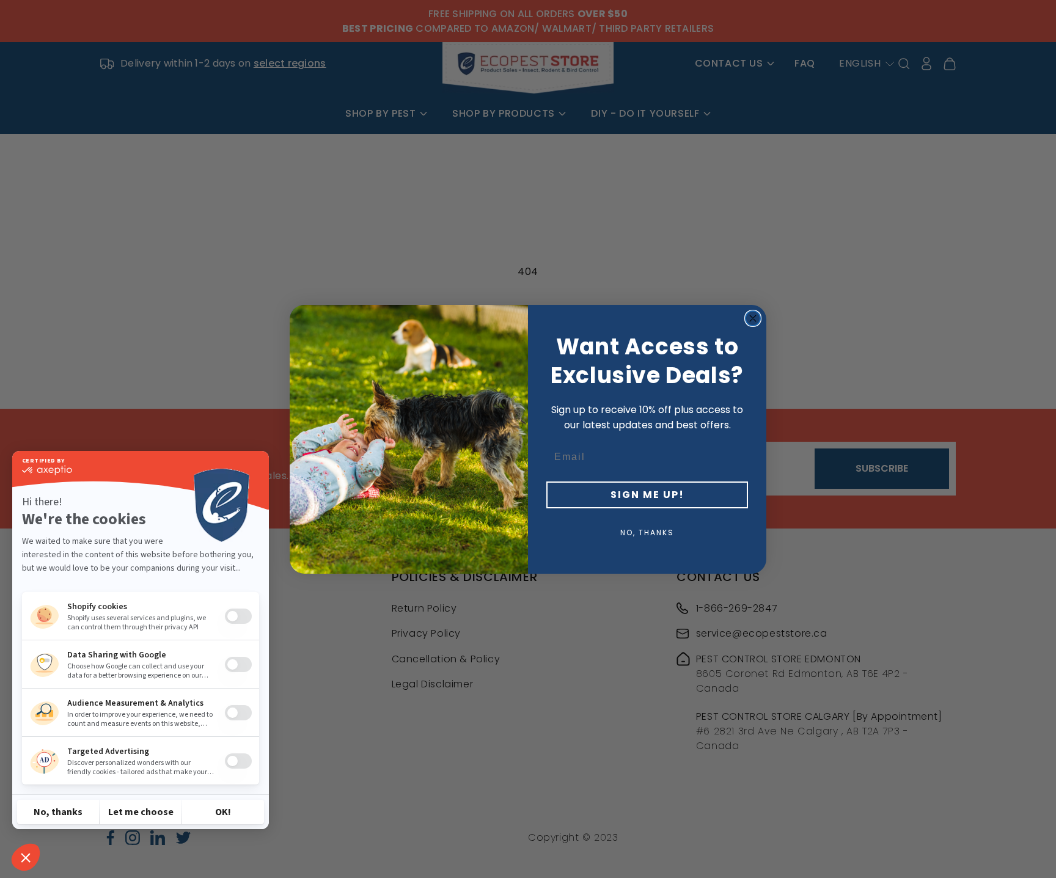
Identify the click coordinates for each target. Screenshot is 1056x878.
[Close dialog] (753, 318)
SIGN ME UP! (647, 495)
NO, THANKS (647, 532)
